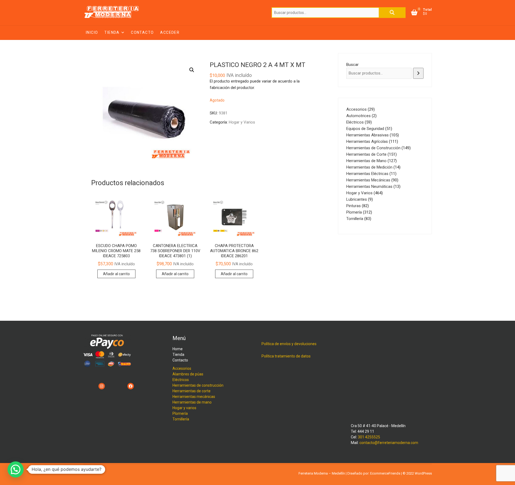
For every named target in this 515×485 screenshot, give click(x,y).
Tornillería (180, 419)
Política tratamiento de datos (286, 356)
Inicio (92, 32)
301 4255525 (369, 437)
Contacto (142, 32)
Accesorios (181, 368)
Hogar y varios (184, 408)
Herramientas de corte (191, 391)
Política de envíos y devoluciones (289, 344)
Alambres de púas (187, 374)
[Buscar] (418, 73)
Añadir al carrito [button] (116, 274)
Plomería (180, 413)
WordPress (423, 473)
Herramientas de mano (192, 402)
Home (177, 349)
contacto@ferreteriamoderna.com (388, 443)
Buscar (392, 12)
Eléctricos (180, 380)
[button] (192, 70)
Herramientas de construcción (197, 385)
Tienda (111, 32)
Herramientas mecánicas (193, 396)
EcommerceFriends (385, 473)
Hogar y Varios (242, 122)
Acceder (169, 32)
